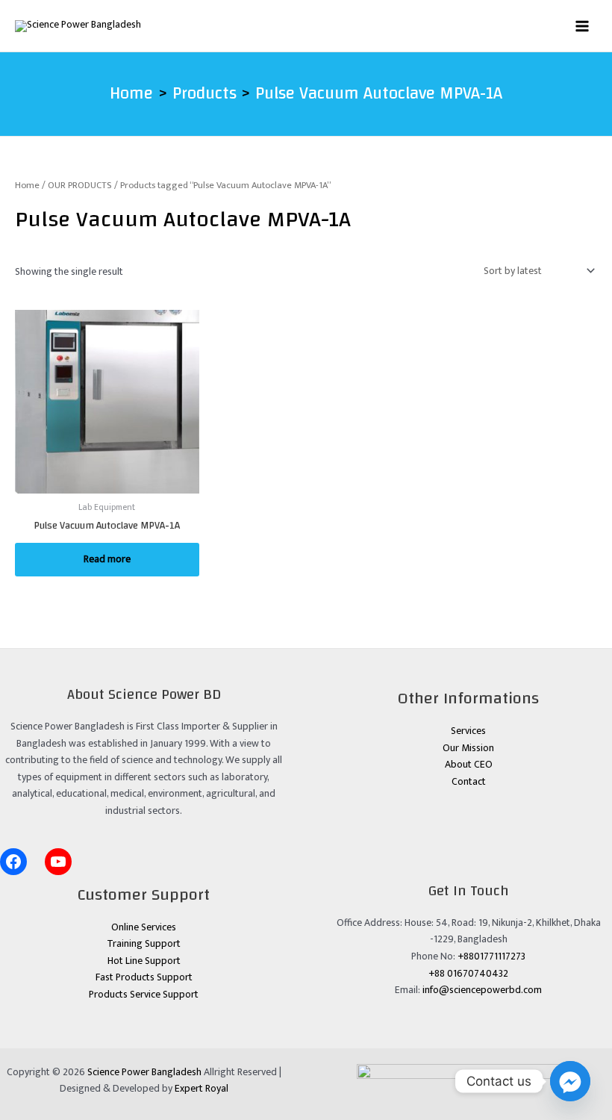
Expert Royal (201, 1088)
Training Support (144, 944)
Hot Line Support (144, 961)
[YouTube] (58, 861)
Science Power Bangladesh (144, 1072)
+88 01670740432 (468, 973)
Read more (107, 559)
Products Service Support (144, 994)
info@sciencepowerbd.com (482, 990)
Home (27, 185)
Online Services (143, 927)
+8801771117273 (491, 956)
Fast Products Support (144, 977)
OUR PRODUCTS (80, 185)
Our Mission (468, 748)
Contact (469, 782)
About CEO (469, 764)
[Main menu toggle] (582, 25)
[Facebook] (13, 861)
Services (468, 731)
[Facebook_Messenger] (570, 1081)
